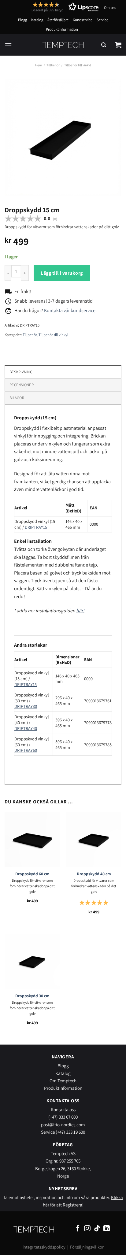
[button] (54, 7)
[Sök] (103, 45)
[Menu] (8, 45)
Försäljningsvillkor (87, 1247)
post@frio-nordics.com (63, 1124)
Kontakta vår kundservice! (70, 310)
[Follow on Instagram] (87, 1228)
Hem (38, 65)
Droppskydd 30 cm (32, 995)
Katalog (37, 19)
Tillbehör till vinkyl (77, 65)
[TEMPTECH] (63, 45)
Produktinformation (62, 29)
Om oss (110, 7)
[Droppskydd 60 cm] (32, 839)
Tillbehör (53, 65)
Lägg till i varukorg (62, 273)
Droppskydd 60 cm (32, 874)
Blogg (22, 19)
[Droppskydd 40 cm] (93, 839)
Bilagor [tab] (16, 397)
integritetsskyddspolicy (44, 1247)
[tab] (63, 384)
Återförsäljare (58, 19)
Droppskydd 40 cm (94, 874)
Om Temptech (63, 1080)
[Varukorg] (118, 45)
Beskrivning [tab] (20, 372)
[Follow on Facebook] (78, 1228)
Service (102, 19)
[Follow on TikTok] (97, 1228)
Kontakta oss (63, 1109)
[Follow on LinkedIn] (106, 1228)
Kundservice (82, 19)
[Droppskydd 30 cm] (32, 961)
